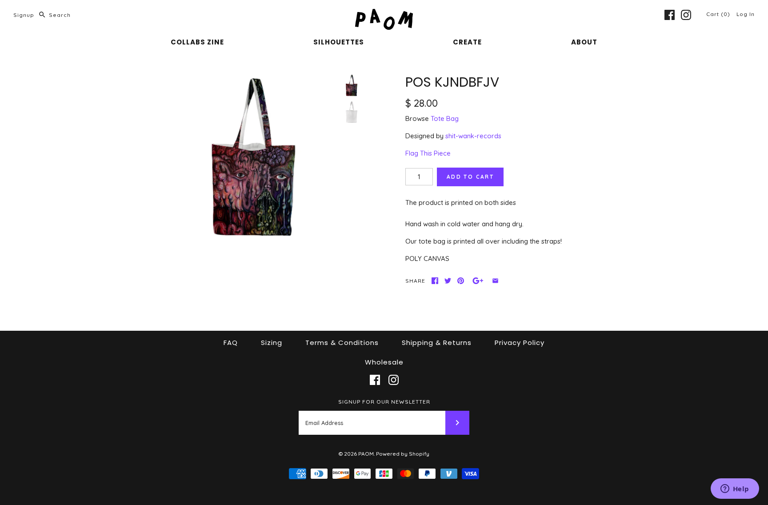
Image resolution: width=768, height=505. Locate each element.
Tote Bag (445, 118)
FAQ (231, 342)
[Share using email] (495, 280)
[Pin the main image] (460, 280)
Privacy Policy (519, 342)
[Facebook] (669, 15)
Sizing (271, 342)
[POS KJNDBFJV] (253, 157)
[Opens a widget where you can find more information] (734, 489)
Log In (745, 14)
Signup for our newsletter (384, 401)
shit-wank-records (473, 136)
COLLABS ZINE (197, 42)
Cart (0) (719, 14)
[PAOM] (384, 14)
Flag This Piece (428, 153)
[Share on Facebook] (435, 280)
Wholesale (384, 362)
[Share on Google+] (478, 280)
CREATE (467, 42)
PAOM (366, 453)
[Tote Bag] (351, 112)
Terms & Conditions (342, 342)
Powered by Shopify (402, 453)
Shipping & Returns (437, 342)
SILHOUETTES (338, 42)
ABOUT (584, 42)
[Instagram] (686, 15)
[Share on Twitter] (447, 280)
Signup (23, 15)
